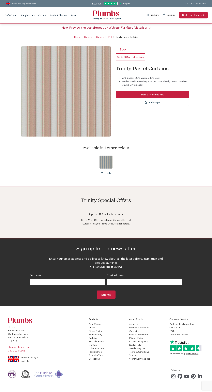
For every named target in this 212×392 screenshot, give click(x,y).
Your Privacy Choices (139, 358)
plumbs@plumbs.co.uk (19, 347)
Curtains (42, 15)
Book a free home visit (193, 15)
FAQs (172, 331)
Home (77, 36)
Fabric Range (95, 351)
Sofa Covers (11, 15)
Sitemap (133, 355)
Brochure (154, 14)
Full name (35, 275)
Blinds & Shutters (58, 15)
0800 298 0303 (197, 3)
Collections (94, 358)
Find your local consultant (182, 324)
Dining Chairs (95, 331)
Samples (171, 14)
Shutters (93, 344)
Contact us (174, 327)
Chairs (92, 327)
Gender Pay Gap (137, 348)
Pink (110, 36)
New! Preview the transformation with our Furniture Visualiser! (105, 28)
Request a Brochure (139, 327)
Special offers (96, 355)
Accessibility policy (138, 341)
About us (133, 324)
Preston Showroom (138, 334)
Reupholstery (28, 15)
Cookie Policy (135, 344)
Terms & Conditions (139, 351)
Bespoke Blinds (96, 341)
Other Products (96, 348)
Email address (115, 275)
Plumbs (106, 13)
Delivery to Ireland (178, 334)
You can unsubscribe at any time (106, 266)
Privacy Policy (136, 338)
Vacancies (134, 331)
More (73, 15)
